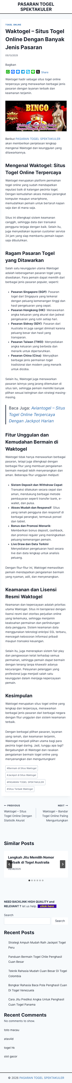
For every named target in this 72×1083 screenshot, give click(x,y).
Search (8, 915)
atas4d (9, 1039)
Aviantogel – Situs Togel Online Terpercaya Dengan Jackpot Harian (37, 414)
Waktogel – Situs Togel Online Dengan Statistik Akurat (18, 813)
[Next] (62, 864)
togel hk (9, 1047)
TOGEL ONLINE (13, 24)
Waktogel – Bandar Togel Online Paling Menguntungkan (55, 813)
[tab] (29, 880)
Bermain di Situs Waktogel (21, 768)
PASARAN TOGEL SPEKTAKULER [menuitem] (38, 138)
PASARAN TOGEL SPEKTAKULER (25, 782)
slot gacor (10, 1056)
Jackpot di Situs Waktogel (21, 775)
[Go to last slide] (9, 864)
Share (44, 72)
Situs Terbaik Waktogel (20, 789)
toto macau (11, 1030)
